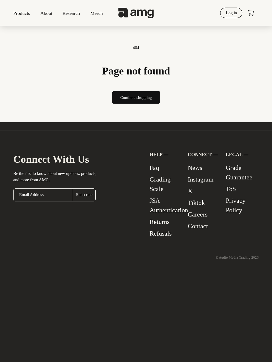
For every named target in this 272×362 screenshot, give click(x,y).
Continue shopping (136, 97)
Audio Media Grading (235, 257)
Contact (198, 226)
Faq (154, 167)
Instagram (201, 179)
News (195, 167)
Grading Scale (160, 184)
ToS (231, 189)
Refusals (161, 233)
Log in (231, 12)
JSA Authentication (169, 205)
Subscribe (84, 194)
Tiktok (196, 202)
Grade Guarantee (239, 172)
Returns (159, 221)
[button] (23, 13)
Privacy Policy (235, 205)
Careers (197, 214)
